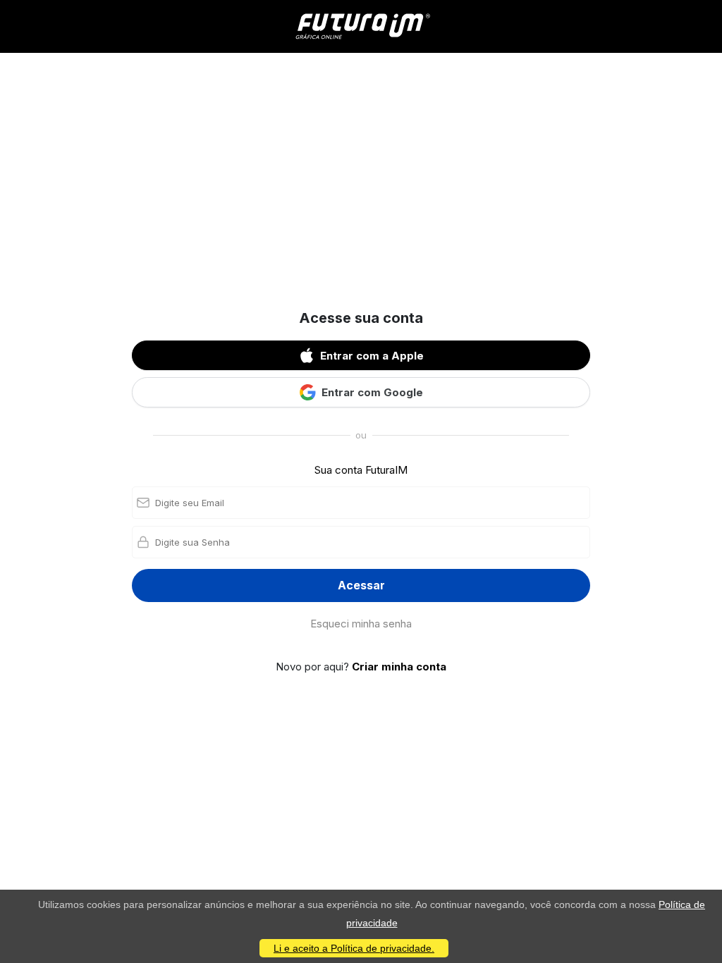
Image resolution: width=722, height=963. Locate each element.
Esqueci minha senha (361, 623)
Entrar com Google (372, 392)
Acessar (361, 585)
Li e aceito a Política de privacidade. (354, 948)
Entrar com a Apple (372, 355)
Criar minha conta (399, 666)
